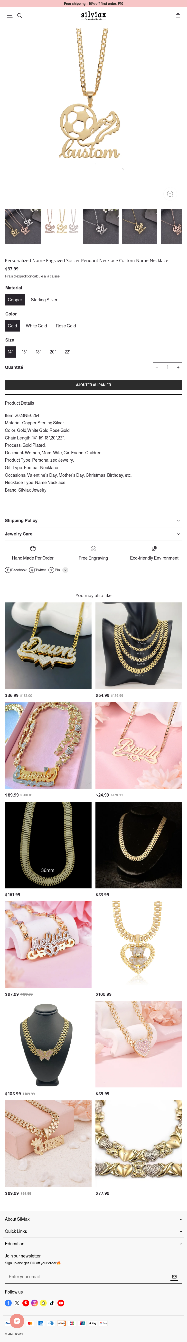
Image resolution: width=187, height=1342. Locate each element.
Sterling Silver (44, 299)
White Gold (36, 326)
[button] (10, 15)
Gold (12, 326)
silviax (19, 1334)
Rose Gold (66, 326)
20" (53, 352)
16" (24, 352)
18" (38, 352)
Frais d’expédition (18, 276)
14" (10, 352)
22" (68, 352)
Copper (15, 299)
